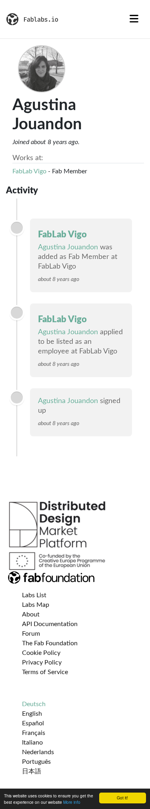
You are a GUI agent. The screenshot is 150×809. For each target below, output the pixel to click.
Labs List (34, 595)
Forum (31, 633)
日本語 (31, 771)
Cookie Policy (41, 653)
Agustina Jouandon (68, 247)
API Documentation (50, 624)
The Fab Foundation (50, 643)
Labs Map (35, 605)
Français (33, 733)
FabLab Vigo (29, 171)
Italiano (32, 742)
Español (33, 723)
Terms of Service (45, 672)
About (31, 614)
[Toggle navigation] (134, 19)
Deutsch (34, 704)
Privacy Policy (42, 662)
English (32, 714)
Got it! (122, 798)
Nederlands (38, 752)
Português (36, 762)
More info (71, 802)
